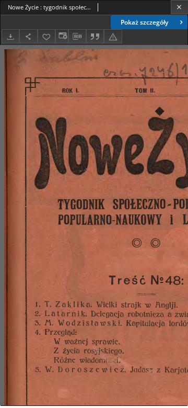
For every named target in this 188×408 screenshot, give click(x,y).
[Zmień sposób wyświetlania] (61, 36)
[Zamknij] (179, 7)
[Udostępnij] (28, 36)
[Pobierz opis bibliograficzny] (77, 36)
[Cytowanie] (95, 36)
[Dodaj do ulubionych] (46, 36)
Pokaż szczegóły (144, 22)
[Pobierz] (10, 36)
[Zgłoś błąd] (113, 36)
